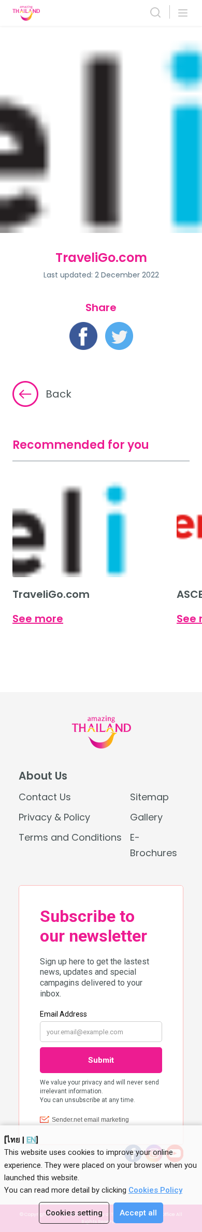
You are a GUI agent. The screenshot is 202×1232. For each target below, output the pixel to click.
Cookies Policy (155, 1190)
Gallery (146, 817)
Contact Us (45, 796)
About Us (43, 776)
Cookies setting (74, 1213)
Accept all (138, 1213)
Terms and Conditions (70, 837)
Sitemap (149, 796)
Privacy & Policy (54, 817)
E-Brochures (153, 845)
